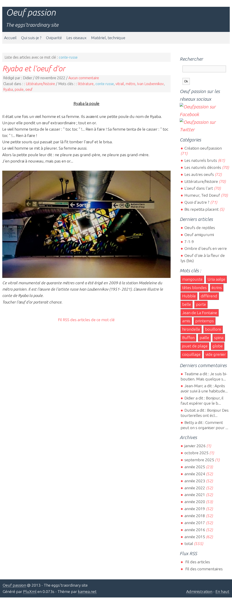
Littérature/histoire (40, 84)
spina (218, 337)
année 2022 (194, 488)
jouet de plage (195, 346)
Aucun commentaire (83, 78)
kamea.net (87, 591)
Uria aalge (216, 279)
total (189, 543)
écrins (217, 287)
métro (130, 84)
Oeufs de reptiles (199, 227)
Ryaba (8, 89)
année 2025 (194, 467)
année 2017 (194, 523)
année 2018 (194, 516)
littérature (86, 84)
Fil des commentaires (203, 569)
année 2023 (194, 481)
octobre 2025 (196, 453)
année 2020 (194, 501)
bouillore (213, 329)
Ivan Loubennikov (150, 84)
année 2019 (194, 508)
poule (19, 89)
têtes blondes (194, 287)
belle (186, 304)
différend (209, 296)
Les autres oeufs (199, 174)
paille (204, 337)
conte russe (104, 84)
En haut (222, 591)
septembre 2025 (199, 460)
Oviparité (54, 38)
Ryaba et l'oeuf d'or (33, 68)
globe (218, 346)
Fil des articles (197, 562)
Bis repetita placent (201, 209)
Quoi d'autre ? (196, 202)
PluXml (29, 591)
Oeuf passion (31, 12)
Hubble (189, 296)
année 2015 (194, 537)
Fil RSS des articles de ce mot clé (86, 320)
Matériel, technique (108, 38)
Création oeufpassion (203, 148)
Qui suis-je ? (31, 38)
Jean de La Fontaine (199, 313)
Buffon (188, 337)
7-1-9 (189, 241)
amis (186, 321)
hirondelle (191, 329)
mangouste (192, 279)
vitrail (120, 84)
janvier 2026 (194, 446)
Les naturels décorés (202, 167)
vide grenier (215, 354)
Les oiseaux (76, 38)
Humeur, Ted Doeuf (202, 195)
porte (201, 304)
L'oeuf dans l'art (198, 188)
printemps (204, 321)
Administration (199, 591)
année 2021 (194, 494)
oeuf (29, 89)
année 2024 (194, 474)
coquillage (191, 354)
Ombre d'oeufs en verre (205, 248)
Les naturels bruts (200, 160)
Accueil (10, 38)
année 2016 (194, 530)
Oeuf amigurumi (199, 234)
